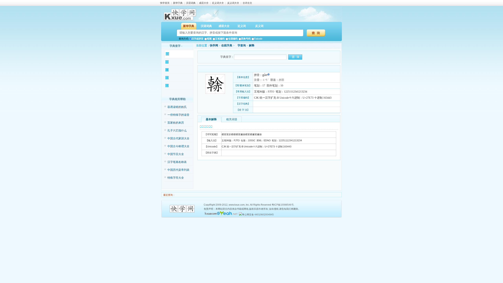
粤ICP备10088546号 (283, 204)
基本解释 (211, 119)
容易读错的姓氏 (177, 107)
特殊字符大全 (175, 177)
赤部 (281, 79)
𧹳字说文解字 (176, 77)
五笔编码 (220, 38)
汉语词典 (191, 3)
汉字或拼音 (197, 38)
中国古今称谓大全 (178, 146)
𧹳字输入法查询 (177, 62)
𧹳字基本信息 (177, 53)
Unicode (258, 38)
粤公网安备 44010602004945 (258, 214)
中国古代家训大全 (178, 138)
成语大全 (203, 3)
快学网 (214, 45)
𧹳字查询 (240, 45)
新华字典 (178, 3)
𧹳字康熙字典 (176, 69)
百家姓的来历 (175, 122)
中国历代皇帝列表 (178, 169)
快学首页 (165, 3)
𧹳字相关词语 (176, 85)
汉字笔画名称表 (177, 162)
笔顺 (209, 38)
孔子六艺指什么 (177, 130)
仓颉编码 (233, 38)
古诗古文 (247, 3)
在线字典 (226, 45)
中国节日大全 (175, 154)
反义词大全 (233, 3)
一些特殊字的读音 (178, 114)
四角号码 (246, 38)
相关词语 (231, 119)
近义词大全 (218, 3)
